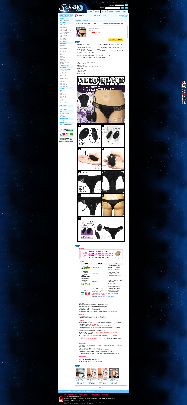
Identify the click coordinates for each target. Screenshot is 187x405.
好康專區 (62, 18)
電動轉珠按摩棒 (63, 50)
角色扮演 (61, 91)
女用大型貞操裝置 (63, 108)
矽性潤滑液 (62, 73)
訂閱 (122, 7)
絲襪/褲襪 (62, 100)
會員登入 (107, 2)
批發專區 (117, 11)
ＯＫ (93, 290)
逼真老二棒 (62, 51)
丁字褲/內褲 (62, 97)
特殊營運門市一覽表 (102, 296)
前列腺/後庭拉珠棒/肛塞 (64, 69)
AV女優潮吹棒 (62, 63)
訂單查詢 (117, 2)
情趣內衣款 (62, 96)
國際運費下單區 (64, 122)
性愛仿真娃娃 (62, 38)
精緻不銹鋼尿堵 (63, 86)
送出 (126, 5)
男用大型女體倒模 (63, 35)
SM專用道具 (62, 77)
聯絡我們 (126, 2)
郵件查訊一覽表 (111, 283)
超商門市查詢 (111, 296)
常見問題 (104, 11)
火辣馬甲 (61, 99)
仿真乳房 (61, 36)
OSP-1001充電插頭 (113, 311)
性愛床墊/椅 (62, 81)
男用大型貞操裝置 (63, 109)
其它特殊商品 (62, 116)
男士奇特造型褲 (63, 102)
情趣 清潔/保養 (63, 115)
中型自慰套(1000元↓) (64, 30)
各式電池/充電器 (64, 118)
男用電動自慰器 (63, 27)
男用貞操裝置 (62, 84)
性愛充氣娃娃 (62, 41)
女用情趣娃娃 (62, 60)
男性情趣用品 (63, 22)
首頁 (95, 15)
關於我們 (90, 11)
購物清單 (121, 2)
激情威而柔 (62, 59)
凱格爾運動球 (62, 57)
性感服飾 (62, 88)
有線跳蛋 (61, 54)
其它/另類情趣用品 (63, 113)
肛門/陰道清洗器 (63, 78)
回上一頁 (125, 39)
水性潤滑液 (62, 70)
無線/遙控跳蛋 (62, 53)
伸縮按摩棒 (62, 46)
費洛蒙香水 (62, 75)
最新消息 (97, 11)
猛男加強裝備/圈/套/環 (64, 39)
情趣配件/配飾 (62, 103)
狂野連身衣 (62, 94)
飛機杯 (61, 24)
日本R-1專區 (62, 26)
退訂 (126, 7)
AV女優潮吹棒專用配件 (64, 65)
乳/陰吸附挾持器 (63, 62)
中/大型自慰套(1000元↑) (64, 32)
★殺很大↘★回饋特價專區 (65, 20)
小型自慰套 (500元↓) (64, 29)
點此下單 (97, 359)
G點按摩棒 (62, 45)
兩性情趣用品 (63, 67)
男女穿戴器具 (62, 83)
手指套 (61, 80)
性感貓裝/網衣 (62, 90)
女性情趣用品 (63, 43)
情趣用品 (98, 15)
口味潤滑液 (62, 72)
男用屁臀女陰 (62, 33)
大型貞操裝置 (63, 106)
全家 (93, 288)
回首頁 (124, 11)
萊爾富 (93, 291)
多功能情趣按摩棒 (63, 48)
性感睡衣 (61, 93)
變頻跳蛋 (61, 56)
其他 (61, 111)
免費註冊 (112, 2)
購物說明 (111, 11)
